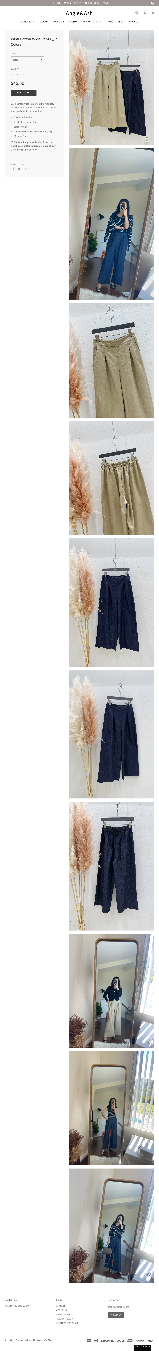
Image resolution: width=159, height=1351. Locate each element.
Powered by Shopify (24, 1340)
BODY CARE (58, 22)
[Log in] (145, 12)
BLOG (120, 22)
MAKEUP (44, 22)
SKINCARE (26, 22)
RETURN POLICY (64, 1318)
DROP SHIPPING (91, 22)
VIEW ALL (133, 22)
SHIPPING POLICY (65, 1314)
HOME (110, 22)
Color (13, 53)
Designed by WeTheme (44, 1340)
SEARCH (60, 1306)
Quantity (15, 69)
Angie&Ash (9, 1340)
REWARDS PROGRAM (67, 1323)
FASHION (73, 22)
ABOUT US (61, 1310)
